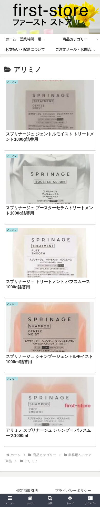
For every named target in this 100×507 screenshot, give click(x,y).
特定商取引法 (27, 490)
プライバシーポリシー (73, 490)
